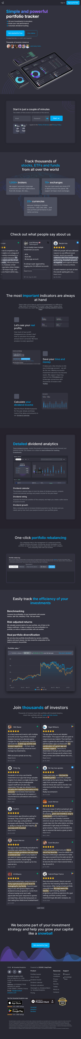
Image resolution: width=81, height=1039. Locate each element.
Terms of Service (43, 125)
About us (56, 989)
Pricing (33, 993)
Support (67, 974)
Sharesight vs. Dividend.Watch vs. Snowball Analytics (40, 989)
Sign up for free (73, 3)
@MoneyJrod (32, 244)
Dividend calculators (37, 985)
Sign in (63, 3)
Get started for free (15, 33)
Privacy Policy (56, 125)
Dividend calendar (36, 982)
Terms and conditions (56, 975)
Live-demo (31, 33)
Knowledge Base (68, 978)
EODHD (41, 967)
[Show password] (47, 118)
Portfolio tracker (36, 974)
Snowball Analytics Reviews (33, 1009)
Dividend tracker (36, 980)
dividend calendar (23, 415)
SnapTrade (47, 967)
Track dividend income (20, 448)
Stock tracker (35, 977)
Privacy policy (55, 980)
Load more (40, 908)
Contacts (56, 992)
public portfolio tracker (50, 715)
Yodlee (55, 986)
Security (56, 984)
